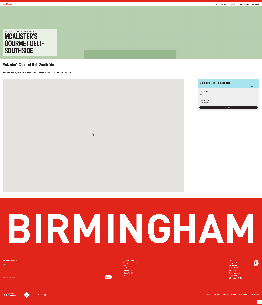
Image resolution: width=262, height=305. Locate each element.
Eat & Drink (223, 4)
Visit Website (228, 107)
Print (251, 86)
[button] (93, 134)
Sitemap (208, 294)
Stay (216, 4)
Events (215, 1)
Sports (200, 1)
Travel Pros (208, 1)
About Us (232, 270)
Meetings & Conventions (189, 1)
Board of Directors (243, 294)
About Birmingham (244, 4)
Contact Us (225, 294)
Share (256, 86)
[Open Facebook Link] (48, 295)
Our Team (233, 294)
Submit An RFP (255, 1)
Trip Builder (233, 1)
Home (6, 31)
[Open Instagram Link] (38, 295)
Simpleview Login (255, 294)
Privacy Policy (216, 294)
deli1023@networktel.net (205, 96)
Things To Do (233, 4)
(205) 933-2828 (203, 94)
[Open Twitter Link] (41, 295)
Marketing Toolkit (128, 270)
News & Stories (224, 1)
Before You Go (255, 4)
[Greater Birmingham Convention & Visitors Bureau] (7, 4)
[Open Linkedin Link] (45, 295)
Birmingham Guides (244, 1)
